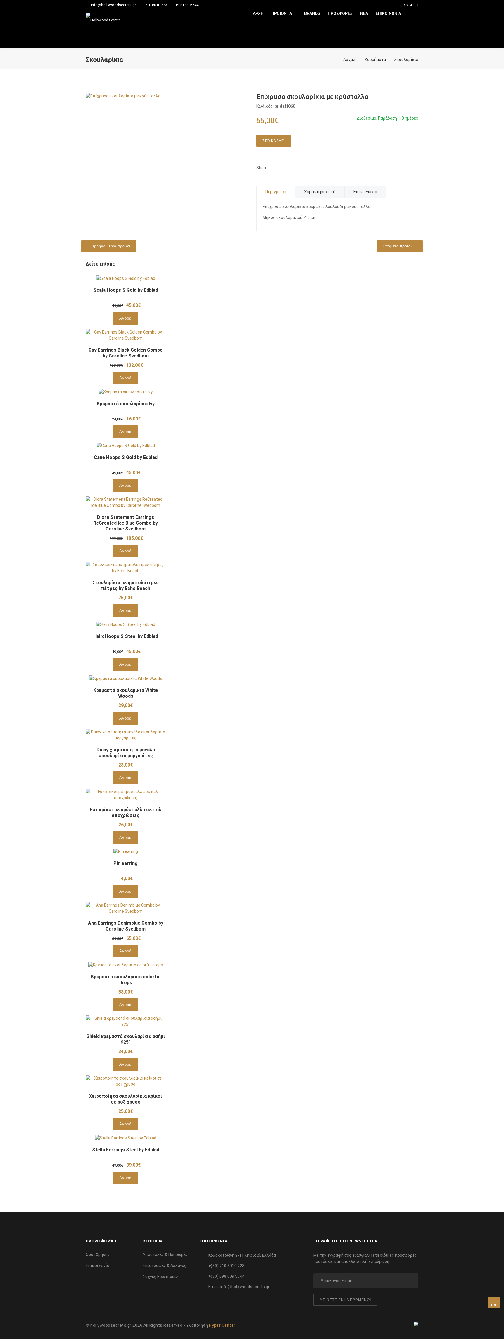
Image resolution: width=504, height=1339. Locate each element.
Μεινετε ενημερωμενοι (345, 1300)
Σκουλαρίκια (406, 59)
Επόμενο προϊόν (398, 246)
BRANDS (312, 13)
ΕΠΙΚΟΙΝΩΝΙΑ (388, 13)
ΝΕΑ (364, 13)
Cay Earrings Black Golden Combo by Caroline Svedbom (125, 353)
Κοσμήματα (375, 59)
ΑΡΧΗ (258, 13)
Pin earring (125, 863)
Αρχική (350, 59)
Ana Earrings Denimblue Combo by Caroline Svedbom (125, 926)
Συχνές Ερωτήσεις (160, 1276)
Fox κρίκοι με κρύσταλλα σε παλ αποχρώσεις (125, 812)
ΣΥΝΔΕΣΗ (409, 5)
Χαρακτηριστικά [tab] (319, 191)
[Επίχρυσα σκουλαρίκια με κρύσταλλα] (123, 95)
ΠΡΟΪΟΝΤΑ (282, 13)
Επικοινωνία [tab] (365, 191)
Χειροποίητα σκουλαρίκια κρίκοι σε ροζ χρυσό (125, 1099)
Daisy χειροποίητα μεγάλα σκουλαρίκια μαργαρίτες (126, 752)
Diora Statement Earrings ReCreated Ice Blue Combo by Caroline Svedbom (125, 523)
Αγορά (125, 318)
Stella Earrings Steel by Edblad (125, 1150)
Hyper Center (222, 1325)
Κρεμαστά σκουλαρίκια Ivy (126, 403)
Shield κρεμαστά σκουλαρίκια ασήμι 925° (125, 1039)
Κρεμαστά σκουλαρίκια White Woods (125, 693)
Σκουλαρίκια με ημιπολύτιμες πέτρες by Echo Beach (125, 585)
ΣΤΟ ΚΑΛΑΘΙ (274, 141)
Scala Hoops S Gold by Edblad (125, 290)
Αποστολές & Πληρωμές (165, 1254)
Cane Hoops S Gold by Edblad (126, 457)
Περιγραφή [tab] (275, 191)
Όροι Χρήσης (98, 1254)
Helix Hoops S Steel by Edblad (125, 636)
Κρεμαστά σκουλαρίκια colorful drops (125, 979)
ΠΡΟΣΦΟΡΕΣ (340, 13)
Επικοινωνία (97, 1265)
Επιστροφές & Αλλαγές (164, 1265)
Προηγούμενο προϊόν (110, 246)
